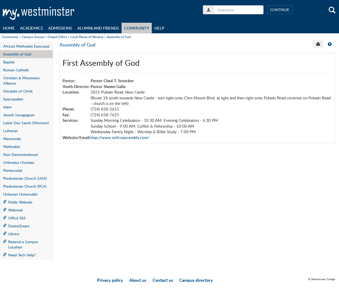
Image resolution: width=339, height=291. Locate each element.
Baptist (9, 61)
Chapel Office (57, 37)
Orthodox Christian (18, 162)
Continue (279, 9)
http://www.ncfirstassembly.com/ (120, 137)
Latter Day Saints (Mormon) (26, 122)
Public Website (20, 202)
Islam (7, 106)
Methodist (11, 146)
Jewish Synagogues (18, 114)
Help (159, 28)
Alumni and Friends (98, 28)
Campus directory (196, 280)
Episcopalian (13, 98)
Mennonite (12, 138)
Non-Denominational (20, 154)
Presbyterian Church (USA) (25, 178)
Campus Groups (33, 37)
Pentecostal (12, 170)
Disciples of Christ (18, 91)
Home (9, 28)
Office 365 (17, 217)
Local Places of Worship (87, 37)
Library (13, 233)
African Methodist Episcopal (26, 46)
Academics (31, 28)
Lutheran (10, 130)
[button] (329, 44)
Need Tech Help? (22, 254)
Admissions (60, 28)
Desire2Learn (19, 225)
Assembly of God (119, 37)
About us (137, 280)
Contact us (163, 280)
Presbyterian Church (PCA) (25, 186)
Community (136, 28)
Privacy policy (110, 280)
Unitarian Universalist (20, 194)
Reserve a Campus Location (23, 244)
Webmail (15, 210)
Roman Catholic (16, 69)
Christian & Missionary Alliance (21, 80)
